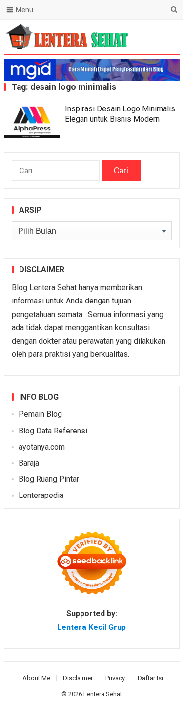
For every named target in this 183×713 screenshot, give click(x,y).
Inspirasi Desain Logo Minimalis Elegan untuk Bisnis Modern (120, 114)
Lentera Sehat (102, 694)
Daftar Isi (150, 678)
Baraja (29, 463)
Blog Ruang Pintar (49, 479)
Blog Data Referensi (53, 430)
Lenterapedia (41, 495)
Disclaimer (78, 678)
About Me (36, 678)
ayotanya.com (42, 447)
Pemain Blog (40, 414)
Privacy (115, 678)
